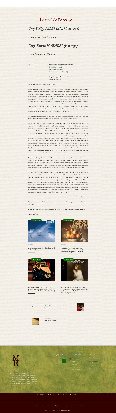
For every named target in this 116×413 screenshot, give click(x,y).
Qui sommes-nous (77, 358)
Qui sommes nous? (76, 406)
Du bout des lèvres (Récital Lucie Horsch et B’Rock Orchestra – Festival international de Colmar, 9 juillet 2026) (41, 289)
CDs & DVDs (60, 15)
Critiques (65, 15)
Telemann (82, 209)
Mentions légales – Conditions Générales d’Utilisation (51, 406)
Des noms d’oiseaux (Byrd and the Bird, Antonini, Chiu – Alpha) (41, 249)
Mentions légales (76, 364)
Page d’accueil (92, 357)
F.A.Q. (73, 361)
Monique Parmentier (61, 209)
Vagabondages (93, 368)
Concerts (34, 259)
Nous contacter (76, 369)
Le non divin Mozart (50, 319)
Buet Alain (38, 209)
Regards (91, 362)
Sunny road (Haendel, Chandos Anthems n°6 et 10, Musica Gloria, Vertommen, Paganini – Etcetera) (72, 250)
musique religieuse (73, 209)
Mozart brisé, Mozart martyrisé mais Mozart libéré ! (57, 306)
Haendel (51, 209)
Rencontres (92, 365)
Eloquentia (45, 209)
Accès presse (76, 367)
